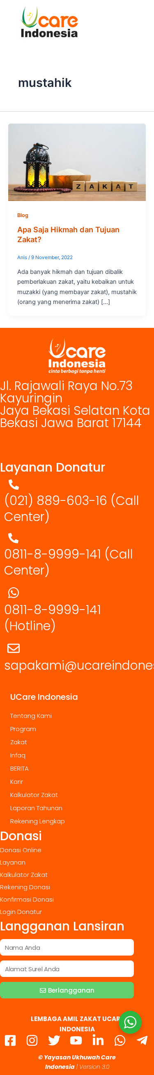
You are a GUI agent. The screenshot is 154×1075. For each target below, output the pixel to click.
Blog (22, 215)
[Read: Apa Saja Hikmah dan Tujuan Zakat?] (77, 162)
